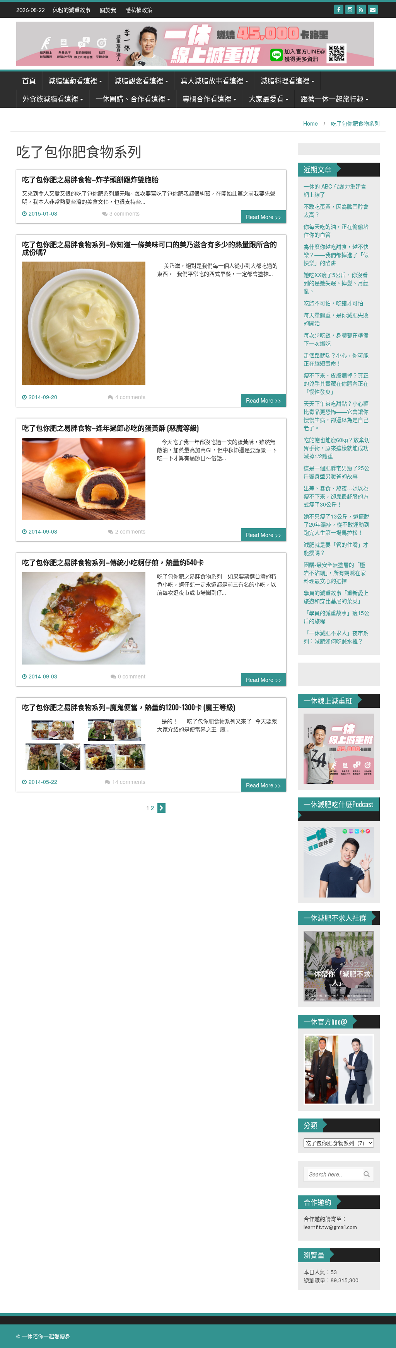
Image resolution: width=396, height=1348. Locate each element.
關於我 (108, 10)
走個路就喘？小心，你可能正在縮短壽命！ (336, 359)
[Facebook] (338, 9)
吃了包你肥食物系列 (355, 123)
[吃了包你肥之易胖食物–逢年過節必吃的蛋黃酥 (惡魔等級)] (83, 481)
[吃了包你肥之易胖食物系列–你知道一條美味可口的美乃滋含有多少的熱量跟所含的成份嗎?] (83, 326)
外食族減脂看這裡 (50, 98)
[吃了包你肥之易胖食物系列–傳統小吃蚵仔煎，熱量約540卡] (83, 621)
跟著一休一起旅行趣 (332, 98)
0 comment (131, 676)
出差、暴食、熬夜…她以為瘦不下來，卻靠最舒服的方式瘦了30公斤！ (336, 496)
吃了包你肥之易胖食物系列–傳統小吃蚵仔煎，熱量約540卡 (113, 562)
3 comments (124, 213)
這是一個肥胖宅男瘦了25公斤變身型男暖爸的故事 (336, 472)
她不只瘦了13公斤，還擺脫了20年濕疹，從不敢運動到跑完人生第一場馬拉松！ (336, 524)
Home (310, 123)
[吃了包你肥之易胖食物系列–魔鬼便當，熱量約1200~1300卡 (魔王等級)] (83, 746)
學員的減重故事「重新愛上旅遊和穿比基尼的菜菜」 (336, 597)
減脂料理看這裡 (285, 80)
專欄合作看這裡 (207, 98)
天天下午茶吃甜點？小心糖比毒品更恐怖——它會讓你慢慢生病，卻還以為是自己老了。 (336, 415)
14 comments (128, 781)
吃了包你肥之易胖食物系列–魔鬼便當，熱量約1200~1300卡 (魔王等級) (128, 707)
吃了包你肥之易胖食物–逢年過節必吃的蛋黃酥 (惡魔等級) (110, 428)
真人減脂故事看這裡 (212, 80)
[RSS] (361, 9)
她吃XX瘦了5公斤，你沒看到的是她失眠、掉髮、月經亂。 (336, 283)
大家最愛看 (266, 98)
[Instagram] (350, 9)
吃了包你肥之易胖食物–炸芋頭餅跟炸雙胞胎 (90, 179)
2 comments (130, 531)
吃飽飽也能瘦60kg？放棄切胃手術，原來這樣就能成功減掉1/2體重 (337, 448)
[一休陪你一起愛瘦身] (195, 43)
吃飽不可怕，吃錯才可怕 (333, 303)
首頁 (29, 80)
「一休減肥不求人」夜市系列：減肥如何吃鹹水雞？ (336, 637)
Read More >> (263, 217)
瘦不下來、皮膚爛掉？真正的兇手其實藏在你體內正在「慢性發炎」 (336, 383)
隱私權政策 (138, 10)
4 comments (130, 397)
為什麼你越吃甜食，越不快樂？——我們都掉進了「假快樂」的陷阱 (336, 255)
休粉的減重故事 (71, 10)
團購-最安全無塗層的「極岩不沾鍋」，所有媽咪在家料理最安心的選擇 (335, 573)
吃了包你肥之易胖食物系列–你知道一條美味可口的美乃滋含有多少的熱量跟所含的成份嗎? (149, 248)
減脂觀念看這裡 (138, 80)
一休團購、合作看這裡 (130, 98)
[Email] (373, 9)
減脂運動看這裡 (72, 80)
